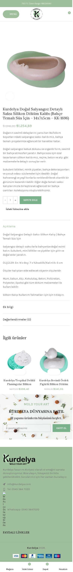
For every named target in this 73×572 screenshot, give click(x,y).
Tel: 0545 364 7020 (18, 489)
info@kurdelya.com (19, 484)
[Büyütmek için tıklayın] (10, 96)
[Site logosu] (37, 13)
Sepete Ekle (30, 200)
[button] (16, 372)
